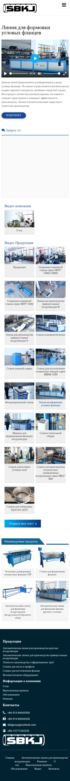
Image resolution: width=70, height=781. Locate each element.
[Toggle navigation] (64, 4)
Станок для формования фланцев (52, 573)
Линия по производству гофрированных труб (28, 662)
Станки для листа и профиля (18, 666)
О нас (6, 686)
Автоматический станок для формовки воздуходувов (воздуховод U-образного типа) (17, 611)
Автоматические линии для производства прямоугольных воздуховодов (35, 657)
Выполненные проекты (16, 690)
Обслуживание (11, 694)
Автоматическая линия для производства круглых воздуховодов (30, 650)
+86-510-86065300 (18, 712)
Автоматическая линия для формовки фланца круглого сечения (52, 608)
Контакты (11, 705)
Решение (8, 698)
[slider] (18, 73)
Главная (9, 757)
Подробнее (13, 115)
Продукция (12, 641)
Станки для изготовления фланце (21, 670)
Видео (37, 768)
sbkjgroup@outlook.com (21, 724)
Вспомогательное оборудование (20, 675)
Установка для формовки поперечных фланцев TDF (18, 573)
